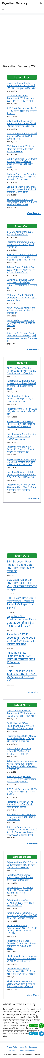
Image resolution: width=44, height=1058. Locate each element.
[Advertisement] (22, 41)
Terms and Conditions (27, 1051)
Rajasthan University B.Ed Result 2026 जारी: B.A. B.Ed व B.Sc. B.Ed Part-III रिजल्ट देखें (21, 474)
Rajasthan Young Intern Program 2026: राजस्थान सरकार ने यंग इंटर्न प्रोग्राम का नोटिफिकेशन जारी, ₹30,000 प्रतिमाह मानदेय (22, 831)
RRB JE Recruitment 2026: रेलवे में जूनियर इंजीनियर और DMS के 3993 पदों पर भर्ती (22, 136)
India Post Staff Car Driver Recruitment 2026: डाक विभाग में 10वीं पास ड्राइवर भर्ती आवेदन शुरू (21, 123)
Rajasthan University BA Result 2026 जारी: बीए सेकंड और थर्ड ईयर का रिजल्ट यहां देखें (21, 449)
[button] (41, 3)
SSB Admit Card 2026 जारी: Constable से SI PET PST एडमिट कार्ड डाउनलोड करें (22, 298)
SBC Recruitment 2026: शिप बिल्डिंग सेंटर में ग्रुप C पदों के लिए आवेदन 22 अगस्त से (20, 149)
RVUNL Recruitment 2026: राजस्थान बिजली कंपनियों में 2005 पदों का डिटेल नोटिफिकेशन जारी (22, 202)
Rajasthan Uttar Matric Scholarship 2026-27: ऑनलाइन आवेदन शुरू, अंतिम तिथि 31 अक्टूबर (21, 971)
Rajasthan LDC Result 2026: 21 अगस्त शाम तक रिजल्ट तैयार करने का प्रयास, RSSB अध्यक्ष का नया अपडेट (21, 385)
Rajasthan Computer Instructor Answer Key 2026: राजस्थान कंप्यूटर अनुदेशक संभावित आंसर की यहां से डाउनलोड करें (22, 765)
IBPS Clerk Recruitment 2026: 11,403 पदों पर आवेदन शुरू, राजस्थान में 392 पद (22, 111)
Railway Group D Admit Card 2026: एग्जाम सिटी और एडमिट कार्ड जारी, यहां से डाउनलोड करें (21, 270)
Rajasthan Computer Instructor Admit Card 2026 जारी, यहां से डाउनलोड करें (22, 244)
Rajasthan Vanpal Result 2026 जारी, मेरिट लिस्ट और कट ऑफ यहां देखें (22, 411)
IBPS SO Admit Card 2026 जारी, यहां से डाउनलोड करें (20, 233)
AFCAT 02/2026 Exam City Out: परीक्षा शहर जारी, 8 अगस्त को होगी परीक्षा (21, 323)
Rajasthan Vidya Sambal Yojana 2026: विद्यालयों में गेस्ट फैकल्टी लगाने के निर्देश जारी (20, 751)
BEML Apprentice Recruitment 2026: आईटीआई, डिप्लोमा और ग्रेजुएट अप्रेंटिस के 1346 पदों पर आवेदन (22, 163)
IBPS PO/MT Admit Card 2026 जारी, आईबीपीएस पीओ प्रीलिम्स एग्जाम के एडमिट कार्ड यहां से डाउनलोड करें (22, 257)
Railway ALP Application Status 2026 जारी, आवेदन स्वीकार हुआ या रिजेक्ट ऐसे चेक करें (21, 779)
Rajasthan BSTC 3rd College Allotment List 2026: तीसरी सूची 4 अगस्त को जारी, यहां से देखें (21, 487)
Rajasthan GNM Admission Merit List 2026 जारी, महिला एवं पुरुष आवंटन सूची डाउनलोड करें (21, 424)
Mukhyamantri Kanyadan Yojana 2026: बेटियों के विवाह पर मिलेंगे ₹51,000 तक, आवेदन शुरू (21, 984)
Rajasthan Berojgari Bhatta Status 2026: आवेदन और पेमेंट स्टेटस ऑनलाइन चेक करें (20, 804)
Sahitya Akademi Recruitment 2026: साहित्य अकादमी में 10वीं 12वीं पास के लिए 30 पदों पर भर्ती (21, 189)
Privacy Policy (12, 1047)
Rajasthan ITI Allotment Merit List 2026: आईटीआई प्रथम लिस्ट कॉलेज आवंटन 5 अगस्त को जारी (21, 462)
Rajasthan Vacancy (15, 3)
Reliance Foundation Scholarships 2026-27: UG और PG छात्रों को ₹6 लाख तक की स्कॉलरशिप (22, 929)
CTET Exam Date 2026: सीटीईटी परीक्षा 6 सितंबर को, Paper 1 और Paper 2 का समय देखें (21, 602)
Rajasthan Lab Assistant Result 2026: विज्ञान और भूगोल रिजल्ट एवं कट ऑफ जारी (20, 399)
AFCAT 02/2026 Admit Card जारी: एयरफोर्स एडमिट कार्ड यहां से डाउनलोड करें (21, 310)
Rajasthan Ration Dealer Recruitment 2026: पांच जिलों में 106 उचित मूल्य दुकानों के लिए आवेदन (21, 85)
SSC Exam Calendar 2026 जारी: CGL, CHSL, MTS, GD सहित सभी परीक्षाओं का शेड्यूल (22, 584)
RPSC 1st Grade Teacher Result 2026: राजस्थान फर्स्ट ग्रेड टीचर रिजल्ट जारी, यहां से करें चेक (21, 371)
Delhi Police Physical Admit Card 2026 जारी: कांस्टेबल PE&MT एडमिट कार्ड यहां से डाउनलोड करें (22, 284)
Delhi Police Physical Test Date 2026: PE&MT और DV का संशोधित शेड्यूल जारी (22, 675)
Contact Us (33, 1047)
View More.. (34, 692)
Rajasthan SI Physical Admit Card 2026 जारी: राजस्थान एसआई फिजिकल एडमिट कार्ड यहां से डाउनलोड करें (22, 337)
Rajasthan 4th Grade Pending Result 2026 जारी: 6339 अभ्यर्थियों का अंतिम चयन (21, 437)
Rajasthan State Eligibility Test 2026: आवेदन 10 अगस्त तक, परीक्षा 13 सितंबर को (21, 657)
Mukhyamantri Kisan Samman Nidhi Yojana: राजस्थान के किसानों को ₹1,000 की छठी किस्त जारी (22, 958)
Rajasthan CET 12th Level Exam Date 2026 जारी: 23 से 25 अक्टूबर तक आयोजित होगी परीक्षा (21, 639)
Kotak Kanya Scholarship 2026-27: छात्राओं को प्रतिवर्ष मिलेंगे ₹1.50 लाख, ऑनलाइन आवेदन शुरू (22, 915)
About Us (23, 1047)
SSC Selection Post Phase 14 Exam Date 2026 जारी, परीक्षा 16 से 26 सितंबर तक (21, 566)
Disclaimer (13, 1051)
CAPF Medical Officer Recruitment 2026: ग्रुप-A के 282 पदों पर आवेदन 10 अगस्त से (20, 98)
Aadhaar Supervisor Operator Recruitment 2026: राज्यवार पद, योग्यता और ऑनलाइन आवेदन (21, 177)
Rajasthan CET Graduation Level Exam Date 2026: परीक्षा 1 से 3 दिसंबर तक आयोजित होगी (21, 621)
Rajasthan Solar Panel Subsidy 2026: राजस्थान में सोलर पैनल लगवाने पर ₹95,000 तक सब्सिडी (21, 945)
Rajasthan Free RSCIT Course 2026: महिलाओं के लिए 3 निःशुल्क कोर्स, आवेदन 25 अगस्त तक (22, 738)
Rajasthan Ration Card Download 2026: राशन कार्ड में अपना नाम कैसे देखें (20, 903)
